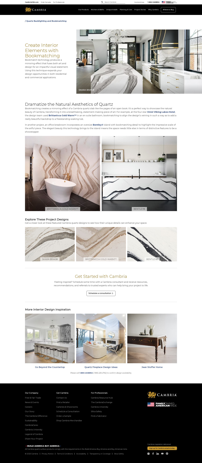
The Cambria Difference (36, 416)
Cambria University (33, 430)
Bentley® (98, 125)
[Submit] (102, 2)
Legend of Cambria (34, 434)
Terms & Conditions (65, 454)
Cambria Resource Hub (102, 398)
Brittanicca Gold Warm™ (62, 115)
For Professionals (58, 2)
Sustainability (31, 420)
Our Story (29, 411)
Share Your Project (34, 439)
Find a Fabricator (99, 416)
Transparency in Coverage (100, 454)
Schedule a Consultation (67, 411)
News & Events (32, 402)
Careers (28, 407)
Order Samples (46, 2)
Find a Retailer (63, 402)
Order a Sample (63, 416)
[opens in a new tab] (148, 454)
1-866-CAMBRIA (153, 2)
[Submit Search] (102, 2)
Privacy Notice (48, 454)
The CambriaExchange (101, 402)
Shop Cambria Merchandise (69, 420)
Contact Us (61, 398)
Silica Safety (96, 411)
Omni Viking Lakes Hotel (161, 112)
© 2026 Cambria (31, 454)
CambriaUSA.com (31, 2)
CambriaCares (139, 2)
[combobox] (115, 2)
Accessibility (81, 454)
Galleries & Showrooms (67, 407)
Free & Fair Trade (33, 398)
